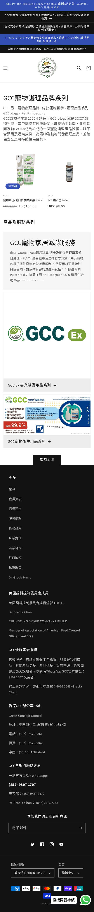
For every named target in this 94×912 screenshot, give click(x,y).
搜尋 (12, 489)
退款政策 (15, 528)
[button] (5, 68)
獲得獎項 (15, 499)
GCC (50, 903)
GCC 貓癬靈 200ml (59, 200)
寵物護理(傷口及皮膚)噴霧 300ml (23, 200)
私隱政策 (15, 568)
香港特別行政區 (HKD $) (30, 873)
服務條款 (15, 518)
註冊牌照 (15, 558)
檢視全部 (47, 459)
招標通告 (15, 509)
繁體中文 (68, 873)
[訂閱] (80, 828)
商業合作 (15, 548)
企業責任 (15, 538)
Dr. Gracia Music (20, 577)
